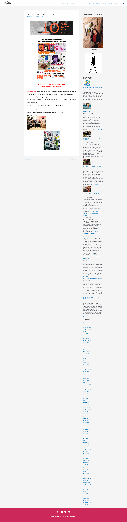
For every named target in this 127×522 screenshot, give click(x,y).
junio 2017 (85, 358)
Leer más (100, 129)
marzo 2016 (86, 378)
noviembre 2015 (87, 384)
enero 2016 (86, 380)
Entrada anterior (28, 159)
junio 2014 (85, 416)
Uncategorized (30, 16)
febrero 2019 (86, 336)
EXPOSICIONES (81, 3)
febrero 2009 (86, 500)
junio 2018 (85, 345)
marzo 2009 (86, 498)
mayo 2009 (86, 493)
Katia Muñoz (53, 516)
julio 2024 (85, 322)
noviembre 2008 (87, 502)
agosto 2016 (86, 371)
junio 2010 (85, 467)
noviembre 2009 (87, 480)
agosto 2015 (86, 391)
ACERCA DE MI (65, 3)
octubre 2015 (86, 387)
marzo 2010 (86, 471)
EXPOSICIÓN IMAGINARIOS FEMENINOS (92, 278)
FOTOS (89, 3)
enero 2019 (86, 338)
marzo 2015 (86, 400)
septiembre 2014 (87, 409)
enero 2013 (86, 444)
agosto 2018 (86, 342)
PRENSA (104, 3)
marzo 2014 (86, 418)
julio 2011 (85, 458)
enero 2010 (86, 476)
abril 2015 (85, 398)
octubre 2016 (86, 367)
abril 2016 (85, 376)
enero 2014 (86, 422)
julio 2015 (85, 393)
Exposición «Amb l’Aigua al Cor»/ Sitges (92, 87)
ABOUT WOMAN (96, 3)
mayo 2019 (85, 333)
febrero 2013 (86, 442)
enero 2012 (86, 456)
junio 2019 (85, 331)
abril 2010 (85, 469)
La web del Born (73, 516)
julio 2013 (85, 433)
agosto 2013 (86, 431)
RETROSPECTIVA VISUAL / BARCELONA (92, 166)
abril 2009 (85, 496)
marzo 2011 (86, 460)
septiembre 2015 (87, 389)
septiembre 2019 (87, 329)
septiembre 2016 (87, 369)
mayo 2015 (85, 396)
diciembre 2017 (87, 356)
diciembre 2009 (87, 478)
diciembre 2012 (87, 447)
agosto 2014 (86, 411)
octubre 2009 (86, 482)
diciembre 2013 (87, 425)
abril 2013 (85, 438)
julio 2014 (85, 413)
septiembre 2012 (87, 449)
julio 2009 (85, 489)
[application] (75, 3)
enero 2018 (86, 353)
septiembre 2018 (87, 340)
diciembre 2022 (87, 325)
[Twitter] (65, 512)
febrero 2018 (86, 351)
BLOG (110, 3)
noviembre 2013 (87, 427)
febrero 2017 (86, 364)
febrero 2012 (86, 453)
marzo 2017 (86, 362)
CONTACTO (116, 3)
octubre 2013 (86, 429)
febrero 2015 (86, 402)
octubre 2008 (86, 504)
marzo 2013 (86, 440)
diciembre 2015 (87, 382)
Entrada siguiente (74, 159)
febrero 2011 (86, 462)
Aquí (36, 115)
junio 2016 (85, 373)
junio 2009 (85, 491)
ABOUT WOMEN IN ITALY (89, 233)
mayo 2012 (85, 451)
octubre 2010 (86, 464)
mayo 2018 (85, 347)
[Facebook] (62, 512)
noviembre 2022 (87, 327)
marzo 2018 (86, 349)
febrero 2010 (86, 473)
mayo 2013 (85, 436)
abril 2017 (85, 360)
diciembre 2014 (87, 405)
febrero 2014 (86, 420)
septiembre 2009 (87, 484)
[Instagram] (58, 512)
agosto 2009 (86, 487)
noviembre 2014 (87, 407)
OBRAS (73, 3)
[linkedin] (69, 512)
